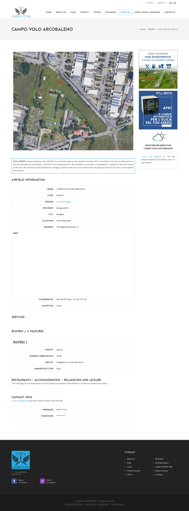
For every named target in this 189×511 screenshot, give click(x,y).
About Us (131, 459)
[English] (175, 3)
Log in (14, 400)
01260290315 (21, 472)
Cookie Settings (117, 504)
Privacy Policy (90, 504)
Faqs (129, 463)
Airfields (151, 29)
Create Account (133, 470)
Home (142, 29)
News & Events (161, 470)
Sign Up (160, 3)
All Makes (159, 459)
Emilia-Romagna (63, 201)
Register (23, 400)
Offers (130, 474)
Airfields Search (162, 463)
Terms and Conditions (74, 504)
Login (149, 3)
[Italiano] (170, 3)
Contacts (16, 474)
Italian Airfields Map (164, 466)
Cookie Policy (103, 504)
